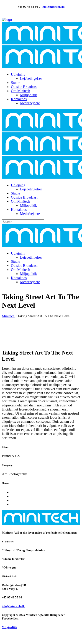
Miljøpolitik (9, 627)
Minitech (8, 316)
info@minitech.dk (53, 6)
